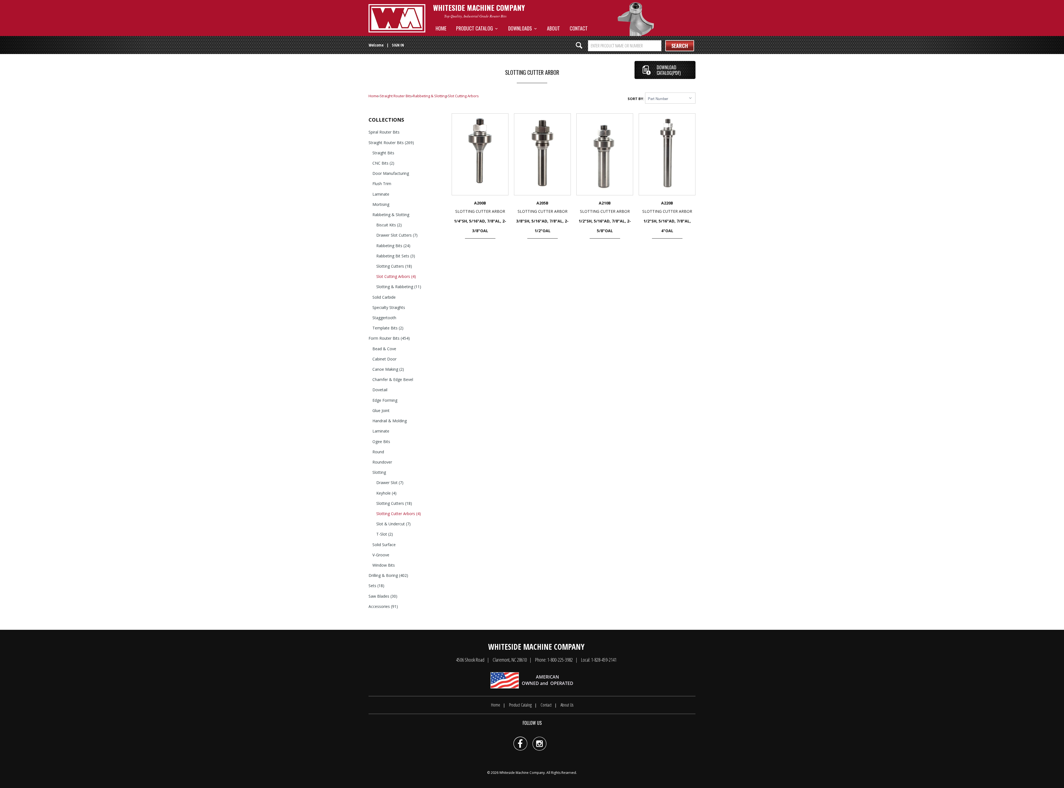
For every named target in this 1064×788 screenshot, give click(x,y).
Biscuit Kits (389, 224)
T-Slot (384, 534)
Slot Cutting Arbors (463, 95)
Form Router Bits (389, 338)
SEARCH (679, 45)
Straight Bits (383, 152)
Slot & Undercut (393, 523)
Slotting (379, 472)
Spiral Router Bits (384, 132)
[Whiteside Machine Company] (397, 18)
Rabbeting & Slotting (430, 95)
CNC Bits (383, 163)
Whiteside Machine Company (522, 772)
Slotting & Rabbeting (398, 286)
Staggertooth (384, 317)
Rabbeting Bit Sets (395, 256)
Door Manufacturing (390, 173)
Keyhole (386, 493)
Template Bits (387, 328)
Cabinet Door (384, 359)
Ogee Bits (381, 441)
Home (441, 28)
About (553, 28)
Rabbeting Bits (393, 245)
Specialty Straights (388, 307)
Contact (579, 28)
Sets (376, 585)
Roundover (382, 462)
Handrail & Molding (389, 420)
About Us (567, 705)
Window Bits (383, 565)
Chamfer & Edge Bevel (392, 379)
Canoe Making (388, 369)
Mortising (380, 204)
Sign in (398, 45)
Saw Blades (383, 596)
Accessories (383, 606)
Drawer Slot (389, 482)
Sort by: (636, 98)
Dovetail (379, 389)
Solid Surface (384, 544)
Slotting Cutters (394, 266)
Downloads (521, 28)
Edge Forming (384, 400)
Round (378, 451)
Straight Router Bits (396, 95)
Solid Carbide (384, 297)
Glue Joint (381, 410)
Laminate (380, 194)
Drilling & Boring (388, 575)
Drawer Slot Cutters (397, 235)
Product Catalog (475, 28)
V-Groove (380, 554)
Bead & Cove (384, 348)
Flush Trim (381, 183)
